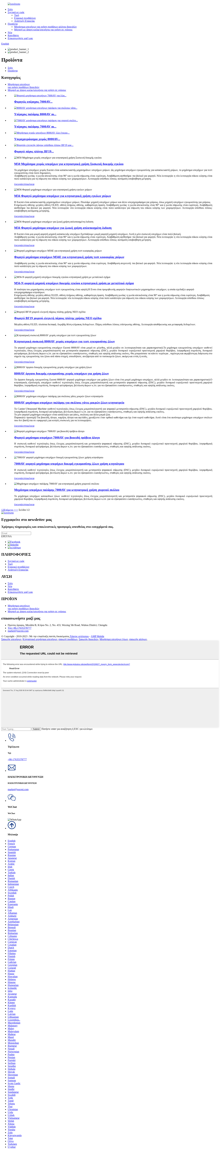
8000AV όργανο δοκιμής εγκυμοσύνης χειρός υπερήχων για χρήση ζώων (61, 373)
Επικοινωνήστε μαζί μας (20, 38)
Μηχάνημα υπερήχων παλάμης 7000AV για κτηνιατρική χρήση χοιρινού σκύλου (66, 489)
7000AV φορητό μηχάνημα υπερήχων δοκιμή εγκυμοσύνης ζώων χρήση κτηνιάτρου (69, 463)
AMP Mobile (97, 636)
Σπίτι (10, 9)
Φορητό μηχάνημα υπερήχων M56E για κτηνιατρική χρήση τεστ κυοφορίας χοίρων (69, 257)
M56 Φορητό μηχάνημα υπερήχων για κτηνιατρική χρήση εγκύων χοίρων (62, 196)
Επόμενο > (9, 510)
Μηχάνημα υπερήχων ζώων (114, 639)
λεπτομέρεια (27, 184)
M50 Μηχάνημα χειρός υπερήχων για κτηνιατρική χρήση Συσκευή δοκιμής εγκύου (69, 164)
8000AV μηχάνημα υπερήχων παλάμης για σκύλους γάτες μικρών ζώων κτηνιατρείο (69, 402)
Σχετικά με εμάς (16, 12)
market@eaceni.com (18, 630)
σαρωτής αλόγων (138, 639)
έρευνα (17, 184)
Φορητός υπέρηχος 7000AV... (33, 101)
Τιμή (16, 15)
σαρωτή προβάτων (67, 639)
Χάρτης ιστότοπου (79, 636)
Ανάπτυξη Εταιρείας (24, 21)
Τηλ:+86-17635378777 (19, 628)
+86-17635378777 (17, 759)
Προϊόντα (13, 23)
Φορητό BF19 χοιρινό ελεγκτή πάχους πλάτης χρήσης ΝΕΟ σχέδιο (58, 318)
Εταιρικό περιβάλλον (25, 18)
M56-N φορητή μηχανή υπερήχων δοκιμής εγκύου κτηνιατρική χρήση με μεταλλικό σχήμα (74, 283)
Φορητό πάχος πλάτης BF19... (34, 151)
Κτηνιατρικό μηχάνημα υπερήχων (40, 639)
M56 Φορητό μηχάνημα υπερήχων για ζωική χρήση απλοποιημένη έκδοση (63, 227)
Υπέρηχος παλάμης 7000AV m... (35, 126)
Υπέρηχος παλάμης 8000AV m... (35, 114)
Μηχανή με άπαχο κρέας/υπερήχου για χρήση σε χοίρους (43, 29)
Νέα (10, 32)
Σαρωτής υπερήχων (11, 639)
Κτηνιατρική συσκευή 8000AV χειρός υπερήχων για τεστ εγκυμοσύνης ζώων (64, 341)
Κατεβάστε (13, 35)
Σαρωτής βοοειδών (88, 639)
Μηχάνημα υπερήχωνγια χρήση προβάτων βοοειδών (23, 86)
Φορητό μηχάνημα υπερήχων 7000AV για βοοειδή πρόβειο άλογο (57, 437)
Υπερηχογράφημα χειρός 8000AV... (37, 139)
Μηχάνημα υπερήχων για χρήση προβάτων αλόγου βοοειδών (45, 26)
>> (16, 510)
